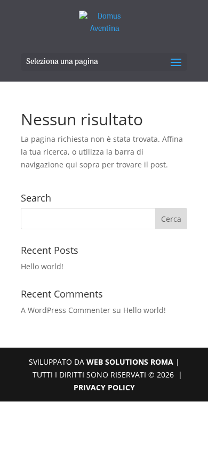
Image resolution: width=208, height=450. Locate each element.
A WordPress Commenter (65, 310)
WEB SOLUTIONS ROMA (130, 362)
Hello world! (42, 266)
